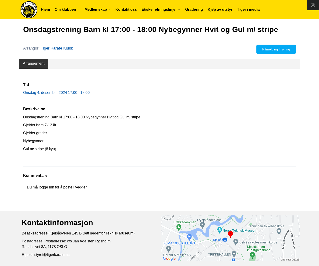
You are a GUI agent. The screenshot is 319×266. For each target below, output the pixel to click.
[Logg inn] (313, 5)
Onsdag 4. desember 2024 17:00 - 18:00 (56, 93)
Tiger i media (248, 9)
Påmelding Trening (276, 49)
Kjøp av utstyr (220, 9)
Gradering (194, 9)
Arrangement (33, 63)
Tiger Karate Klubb (57, 48)
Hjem (45, 9)
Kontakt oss (126, 9)
